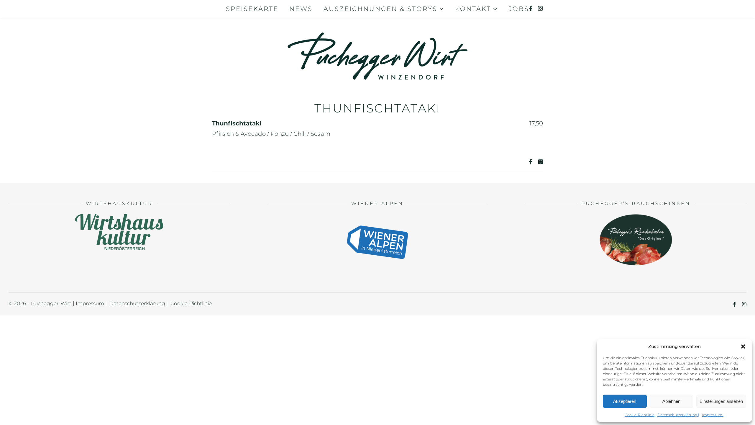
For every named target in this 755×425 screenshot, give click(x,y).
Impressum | (713, 415)
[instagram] (540, 8)
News (301, 8)
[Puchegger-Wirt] (377, 50)
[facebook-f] (531, 8)
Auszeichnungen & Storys (380, 8)
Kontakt (473, 8)
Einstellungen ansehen (721, 401)
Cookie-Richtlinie (639, 415)
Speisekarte (252, 8)
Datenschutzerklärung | (678, 415)
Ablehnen (671, 401)
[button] (743, 346)
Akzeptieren (624, 401)
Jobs (519, 8)
